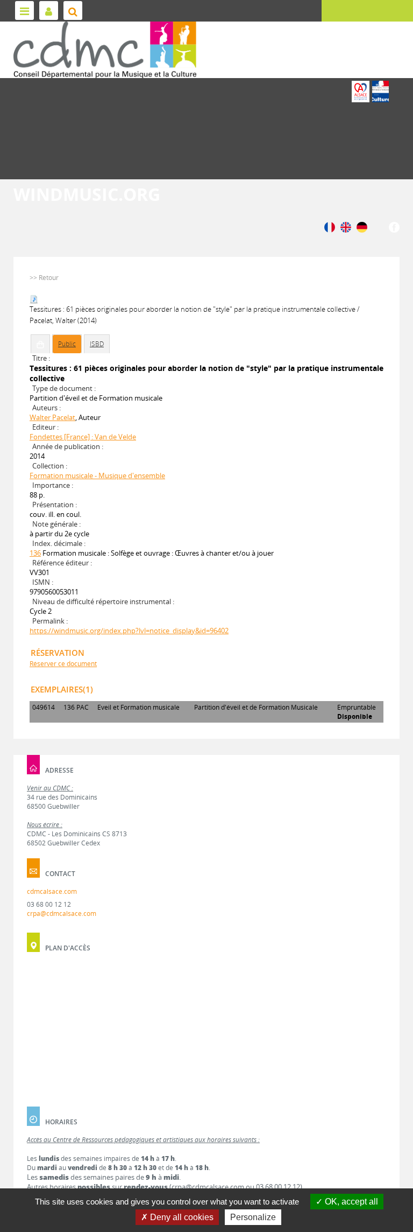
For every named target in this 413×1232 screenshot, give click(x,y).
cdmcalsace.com (52, 891)
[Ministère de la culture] (380, 91)
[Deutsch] (362, 226)
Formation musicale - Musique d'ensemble (97, 475)
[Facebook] (394, 226)
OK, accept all (350, 1201)
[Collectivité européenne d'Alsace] (360, 91)
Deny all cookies (180, 1217)
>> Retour (44, 277)
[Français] (329, 226)
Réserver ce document (63, 663)
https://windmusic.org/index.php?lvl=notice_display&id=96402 (129, 630)
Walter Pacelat (52, 417)
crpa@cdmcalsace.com (61, 913)
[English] (345, 226)
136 (35, 553)
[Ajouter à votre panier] (40, 344)
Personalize (253, 1217)
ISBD (97, 343)
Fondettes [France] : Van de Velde (83, 437)
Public (67, 343)
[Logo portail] (104, 50)
